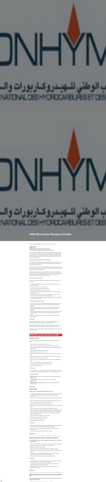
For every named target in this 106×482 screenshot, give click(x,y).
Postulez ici (32, 386)
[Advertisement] (71, 256)
